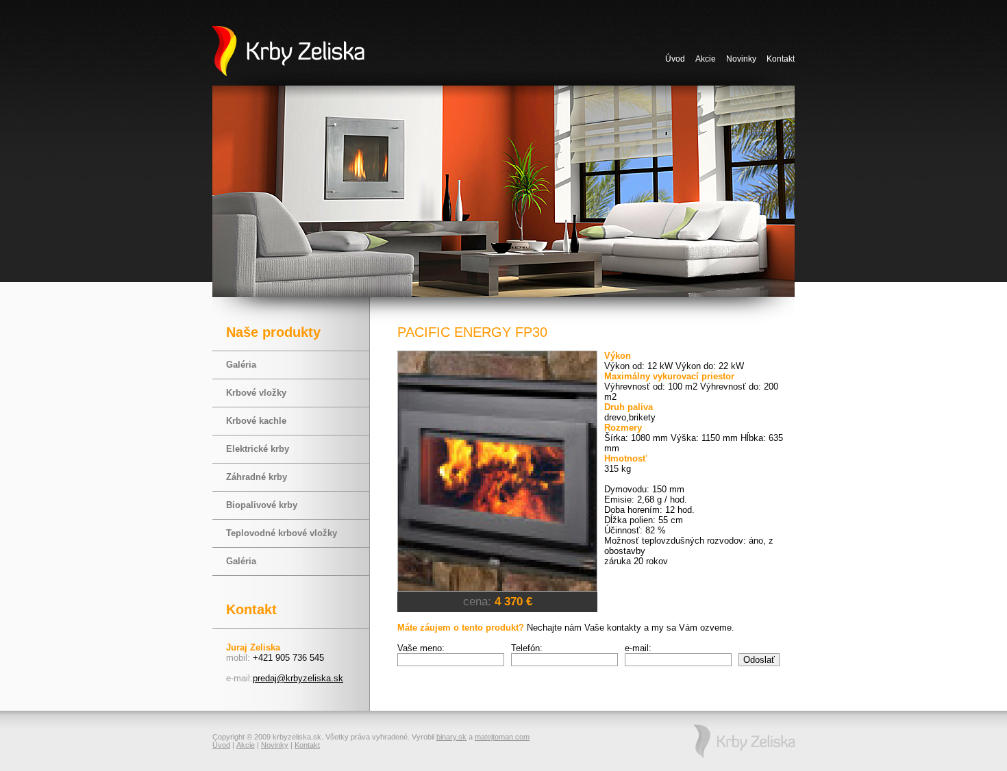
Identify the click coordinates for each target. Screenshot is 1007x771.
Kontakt (781, 59)
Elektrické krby (257, 449)
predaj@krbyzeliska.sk (298, 678)
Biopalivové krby (261, 505)
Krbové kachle (256, 421)
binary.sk (451, 737)
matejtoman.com (502, 737)
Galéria (241, 364)
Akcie (705, 59)
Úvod (675, 59)
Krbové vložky (256, 393)
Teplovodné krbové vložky (281, 533)
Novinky (741, 59)
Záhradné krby (256, 477)
